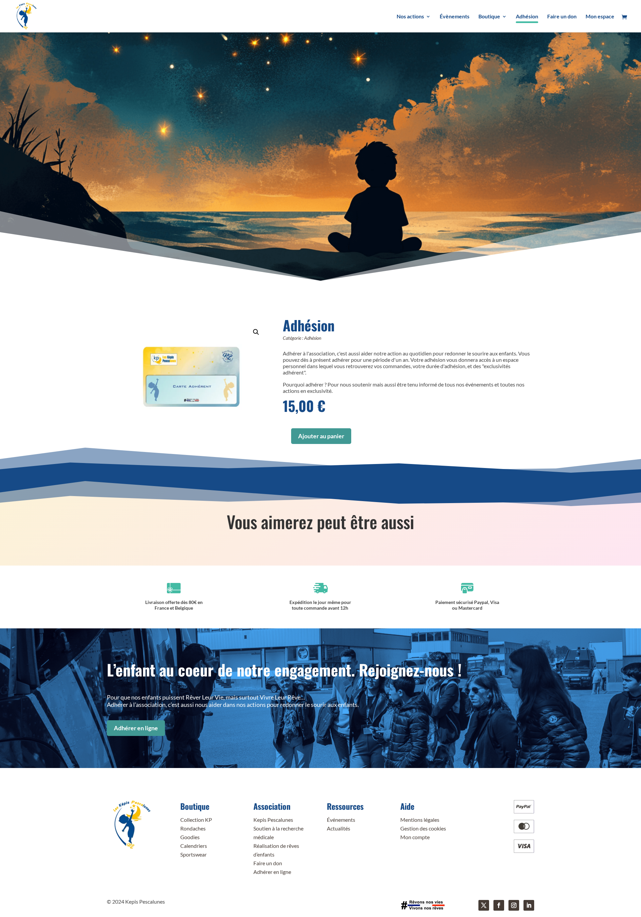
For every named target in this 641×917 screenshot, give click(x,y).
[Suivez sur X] (483, 905)
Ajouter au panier (321, 436)
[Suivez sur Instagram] (513, 905)
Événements (341, 819)
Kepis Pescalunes (273, 819)
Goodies (190, 837)
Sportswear (193, 854)
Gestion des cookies (423, 828)
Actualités (338, 828)
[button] (256, 332)
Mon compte (415, 837)
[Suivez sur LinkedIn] (528, 905)
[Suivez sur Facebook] (498, 905)
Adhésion (312, 338)
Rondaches (193, 828)
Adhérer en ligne (136, 728)
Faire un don (267, 863)
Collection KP (196, 819)
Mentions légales (419, 819)
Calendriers (193, 846)
